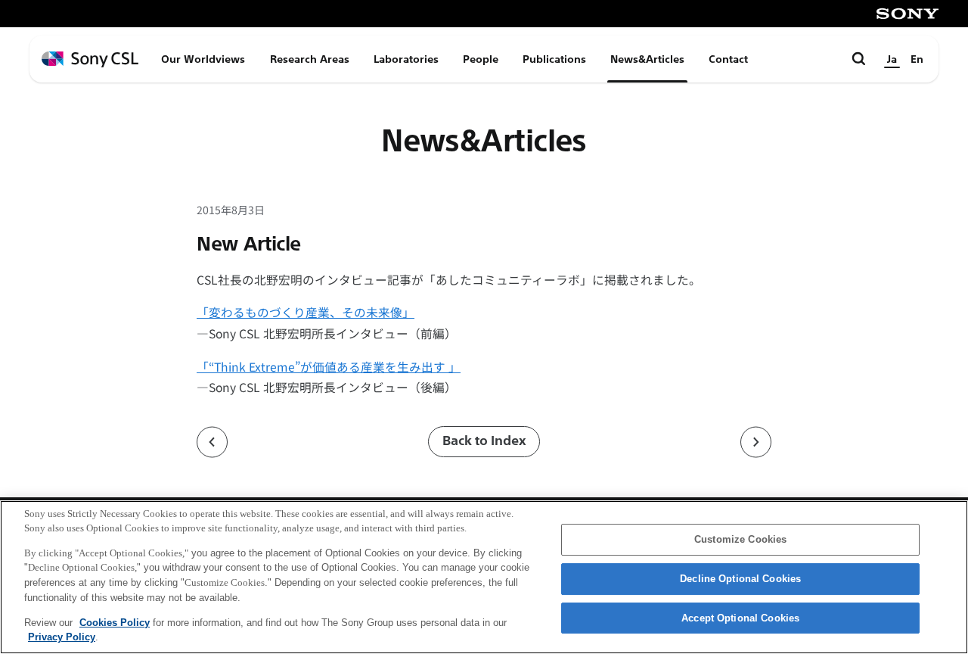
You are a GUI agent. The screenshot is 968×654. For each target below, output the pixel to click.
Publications (554, 59)
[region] (484, 577)
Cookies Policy (114, 622)
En (917, 59)
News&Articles (647, 59)
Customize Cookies (740, 540)
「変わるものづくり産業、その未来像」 (305, 312)
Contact (728, 59)
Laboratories (406, 59)
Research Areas (309, 59)
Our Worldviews (203, 59)
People (480, 59)
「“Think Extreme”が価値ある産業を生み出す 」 (329, 366)
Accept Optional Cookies (740, 618)
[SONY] (907, 13)
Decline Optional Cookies (740, 578)
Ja (892, 59)
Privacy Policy (61, 636)
